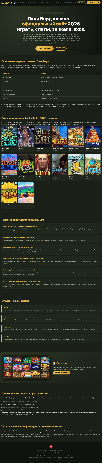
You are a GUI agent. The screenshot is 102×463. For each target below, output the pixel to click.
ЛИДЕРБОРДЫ (21, 2)
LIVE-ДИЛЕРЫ (57, 2)
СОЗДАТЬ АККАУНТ (94, 2)
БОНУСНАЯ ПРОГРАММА (69, 2)
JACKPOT (41, 2)
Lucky (8, 2)
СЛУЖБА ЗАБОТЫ (31, 2)
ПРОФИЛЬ (81, 2)
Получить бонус (60, 47)
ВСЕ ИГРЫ (48, 2)
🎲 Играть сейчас (44, 48)
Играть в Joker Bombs (61, 372)
